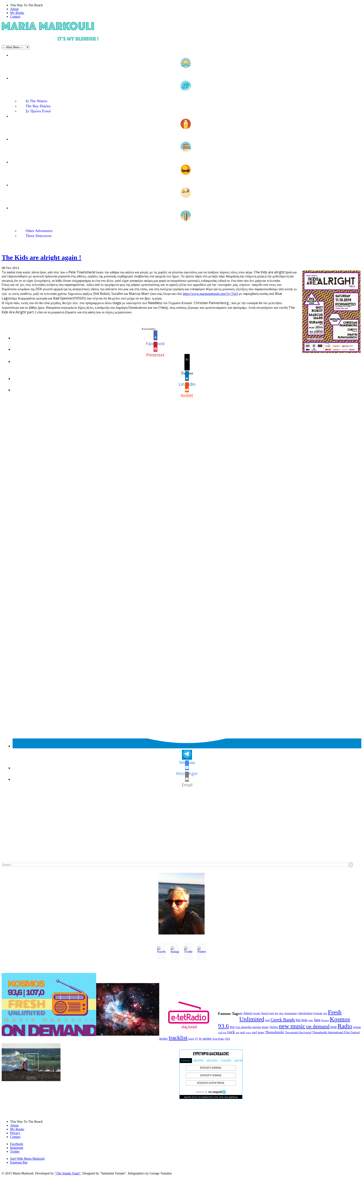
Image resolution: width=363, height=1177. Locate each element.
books (256, 1013)
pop (333, 1027)
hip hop (301, 1020)
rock (231, 1032)
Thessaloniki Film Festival (298, 1032)
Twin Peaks (218, 1038)
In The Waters (36, 101)
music (265, 1027)
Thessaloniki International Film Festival (336, 1032)
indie (310, 1020)
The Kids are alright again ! (41, 257)
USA (227, 1038)
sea (237, 1032)
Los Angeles (243, 1027)
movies (257, 1027)
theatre (261, 1032)
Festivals (317, 1013)
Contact (15, 16)
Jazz (317, 1020)
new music (292, 1026)
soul (242, 1032)
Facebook (16, 1144)
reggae (357, 1027)
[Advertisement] (128, 829)
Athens (248, 1013)
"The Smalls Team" (68, 1173)
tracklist (178, 1037)
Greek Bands (283, 1019)
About (14, 9)
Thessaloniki (274, 1032)
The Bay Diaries (38, 106)
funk (267, 1020)
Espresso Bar (19, 1162)
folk (325, 1013)
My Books (17, 13)
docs (281, 1013)
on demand (318, 1026)
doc (276, 1013)
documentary (291, 1013)
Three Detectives (38, 236)
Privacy (15, 1133)
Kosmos (325, 1020)
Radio (345, 1026)
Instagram (16, 1147)
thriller (163, 1038)
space (248, 1032)
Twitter (15, 1151)
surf (254, 1032)
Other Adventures (39, 231)
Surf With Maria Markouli (27, 1158)
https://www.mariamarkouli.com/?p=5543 (210, 294)
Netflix (274, 1027)
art (240, 1013)
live (232, 1027)
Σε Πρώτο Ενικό (38, 111)
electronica (305, 1013)
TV (196, 1038)
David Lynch (267, 1013)
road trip (222, 1032)
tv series (205, 1038)
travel (191, 1038)
